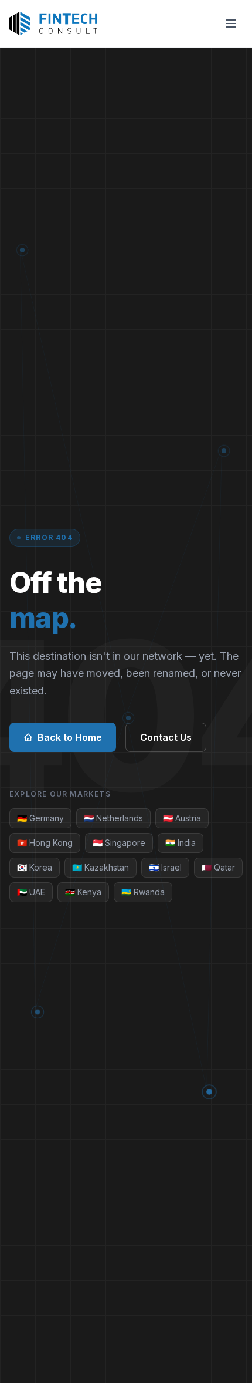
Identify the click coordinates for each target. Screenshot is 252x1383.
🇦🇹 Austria (182, 818)
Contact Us (166, 737)
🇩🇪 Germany (40, 818)
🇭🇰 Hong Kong (45, 843)
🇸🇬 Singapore (119, 843)
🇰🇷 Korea (34, 867)
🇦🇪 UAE (31, 892)
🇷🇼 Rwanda (143, 892)
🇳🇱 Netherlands (113, 818)
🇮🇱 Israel (165, 867)
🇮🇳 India (180, 843)
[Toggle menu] (231, 23)
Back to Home (70, 737)
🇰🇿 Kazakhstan (100, 867)
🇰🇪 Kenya (83, 892)
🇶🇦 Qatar (218, 867)
